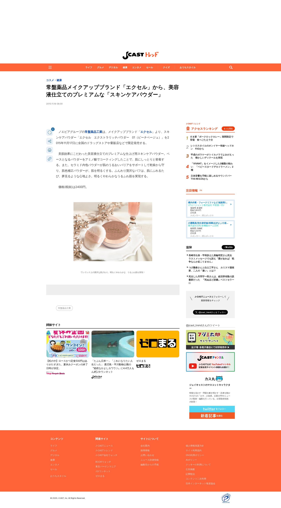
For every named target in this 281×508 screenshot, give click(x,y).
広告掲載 (190, 469)
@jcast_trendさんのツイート (203, 325)
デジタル (113, 67)
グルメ (100, 67)
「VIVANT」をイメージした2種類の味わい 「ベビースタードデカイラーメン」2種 (212, 166)
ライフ (88, 67)
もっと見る (228, 128)
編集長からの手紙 (149, 464)
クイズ (166, 67)
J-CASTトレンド (104, 450)
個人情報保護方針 (195, 445)
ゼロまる (100, 475)
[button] (50, 67)
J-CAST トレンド (140, 55)
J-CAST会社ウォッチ (106, 455)
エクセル (146, 131)
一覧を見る (228, 247)
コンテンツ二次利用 (196, 478)
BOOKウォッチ (103, 461)
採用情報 (145, 450)
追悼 (189, 247)
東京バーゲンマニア (105, 466)
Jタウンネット (102, 471)
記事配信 (190, 474)
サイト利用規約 (194, 450)
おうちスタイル (188, 67)
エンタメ (136, 67)
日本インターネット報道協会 (200, 483)
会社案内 (145, 445)
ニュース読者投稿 (149, 459)
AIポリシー (191, 459)
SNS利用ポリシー (195, 455)
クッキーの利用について (198, 464)
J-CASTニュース (104, 445)
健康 (125, 67)
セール (149, 67)
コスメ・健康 (54, 80)
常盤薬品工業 (93, 131)
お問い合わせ (147, 455)
